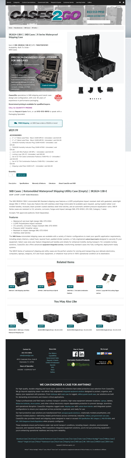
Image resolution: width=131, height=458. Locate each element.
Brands (9, 2)
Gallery (90, 2)
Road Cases (59, 442)
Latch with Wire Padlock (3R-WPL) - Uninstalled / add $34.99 (32, 152)
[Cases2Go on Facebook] (75, 354)
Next (111, 91)
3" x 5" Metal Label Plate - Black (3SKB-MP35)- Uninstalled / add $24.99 (36, 140)
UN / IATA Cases (88, 442)
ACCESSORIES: (16, 135)
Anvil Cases (32, 439)
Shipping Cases (69, 442)
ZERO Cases (109, 442)
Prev (79, 91)
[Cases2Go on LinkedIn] (81, 354)
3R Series (34, 28)
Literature (52, 183)
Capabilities (52, 356)
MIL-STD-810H (106, 418)
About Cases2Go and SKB (67, 183)
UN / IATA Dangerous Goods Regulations (29, 421)
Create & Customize (48, 85)
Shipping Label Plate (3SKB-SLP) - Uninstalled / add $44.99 (32, 166)
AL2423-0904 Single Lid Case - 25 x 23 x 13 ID (79, 330)
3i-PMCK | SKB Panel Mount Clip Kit (48, 290)
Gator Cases (82, 439)
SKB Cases (27, 28)
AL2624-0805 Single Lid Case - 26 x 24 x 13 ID (50, 330)
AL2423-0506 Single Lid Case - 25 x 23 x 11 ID (108, 330)
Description (12, 183)
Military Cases (109, 439)
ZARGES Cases (99, 442)
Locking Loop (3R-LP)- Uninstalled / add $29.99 (28, 154)
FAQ (52, 367)
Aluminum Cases (21, 439)
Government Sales (43, 2)
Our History (52, 353)
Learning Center (80, 2)
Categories (16, 2)
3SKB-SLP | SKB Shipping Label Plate (19, 290)
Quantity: (12, 171)
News (52, 370)
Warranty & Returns (39, 183)
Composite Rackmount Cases (47, 439)
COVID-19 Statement (52, 363)
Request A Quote (56, 2)
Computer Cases (63, 439)
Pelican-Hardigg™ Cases (95, 439)
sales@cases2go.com (27, 355)
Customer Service (68, 2)
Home (10, 28)
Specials (52, 365)
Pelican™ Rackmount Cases (45, 442)
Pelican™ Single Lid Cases (26, 442)
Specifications (24, 183)
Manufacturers (18, 28)
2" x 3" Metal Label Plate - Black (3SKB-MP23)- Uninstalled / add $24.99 (36, 138)
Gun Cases (73, 439)
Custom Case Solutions (28, 2)
